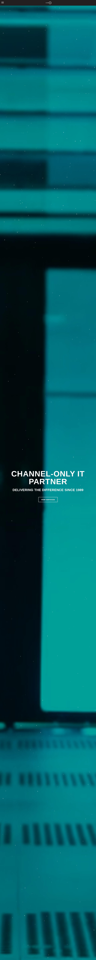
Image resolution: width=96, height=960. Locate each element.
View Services (48, 500)
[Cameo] (48, 2)
